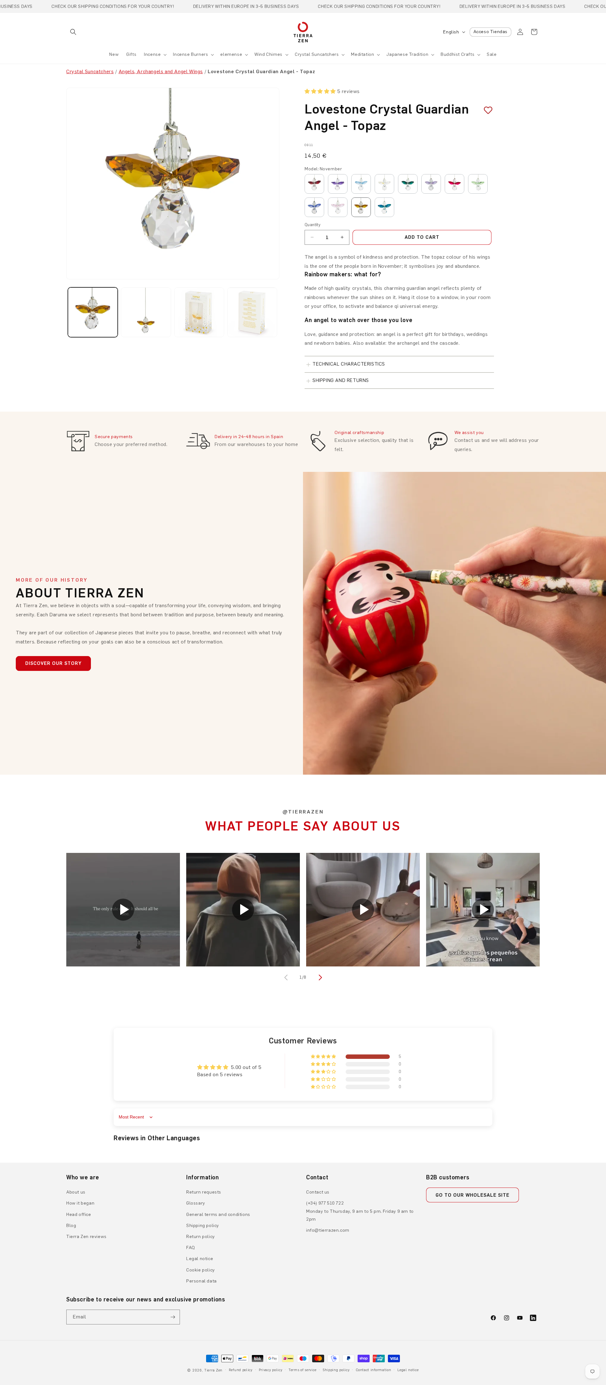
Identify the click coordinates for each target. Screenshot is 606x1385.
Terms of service (302, 1370)
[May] (408, 184)
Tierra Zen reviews (86, 1236)
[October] (338, 207)
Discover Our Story (53, 663)
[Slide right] (319, 977)
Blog (71, 1225)
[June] (431, 184)
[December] (384, 207)
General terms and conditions (218, 1214)
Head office (78, 1214)
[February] (338, 184)
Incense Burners (190, 54)
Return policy (200, 1236)
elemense (231, 54)
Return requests (203, 1192)
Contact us (318, 1192)
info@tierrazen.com (327, 1230)
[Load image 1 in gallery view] (93, 312)
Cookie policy (200, 1270)
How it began (80, 1203)
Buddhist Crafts (457, 54)
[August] (478, 184)
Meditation (362, 54)
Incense (152, 54)
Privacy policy (270, 1370)
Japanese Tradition (407, 54)
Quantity (312, 224)
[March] (361, 184)
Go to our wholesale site (472, 1195)
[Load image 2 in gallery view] (146, 312)
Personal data (201, 1281)
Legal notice (199, 1258)
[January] (314, 184)
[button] (73, 32)
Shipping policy (202, 1225)
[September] (314, 207)
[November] (361, 207)
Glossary (195, 1203)
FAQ (190, 1247)
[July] (454, 184)
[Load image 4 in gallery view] (252, 312)
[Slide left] (286, 977)
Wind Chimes (268, 54)
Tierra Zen (213, 1370)
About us (76, 1192)
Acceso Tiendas (490, 31)
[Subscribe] (173, 1317)
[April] (384, 184)
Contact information (373, 1370)
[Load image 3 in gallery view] (199, 312)
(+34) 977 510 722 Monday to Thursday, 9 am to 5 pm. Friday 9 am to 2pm (360, 1211)
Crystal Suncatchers (317, 54)
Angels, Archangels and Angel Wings (161, 71)
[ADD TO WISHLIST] (486, 110)
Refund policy (240, 1370)
